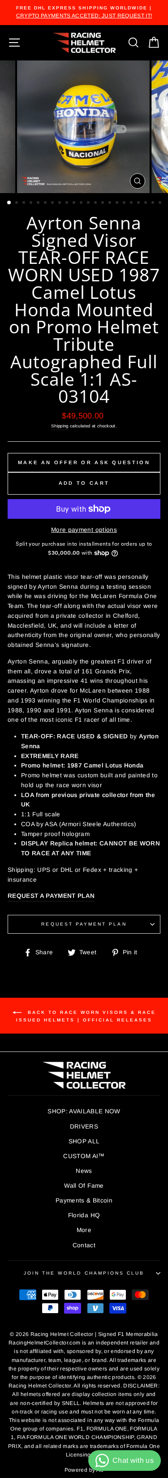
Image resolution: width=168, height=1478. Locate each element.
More (84, 1230)
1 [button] (9, 203)
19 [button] (139, 203)
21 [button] (153, 203)
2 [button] (17, 203)
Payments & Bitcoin (84, 1200)
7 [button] (53, 203)
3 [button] (24, 203)
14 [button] (103, 203)
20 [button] (146, 203)
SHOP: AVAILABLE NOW (83, 1111)
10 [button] (75, 203)
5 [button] (39, 203)
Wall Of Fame (83, 1185)
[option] (84, 12)
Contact (84, 1245)
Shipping (60, 425)
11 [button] (82, 203)
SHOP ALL (84, 1141)
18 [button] (132, 203)
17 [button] (125, 203)
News (84, 1171)
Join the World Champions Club (84, 1273)
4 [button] (32, 203)
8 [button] (60, 203)
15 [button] (110, 203)
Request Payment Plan (83, 924)
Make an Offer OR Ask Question (84, 462)
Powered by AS (84, 1470)
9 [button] (67, 203)
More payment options (84, 529)
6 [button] (46, 203)
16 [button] (118, 203)
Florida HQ (84, 1215)
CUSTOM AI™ (83, 1156)
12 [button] (89, 203)
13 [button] (96, 203)
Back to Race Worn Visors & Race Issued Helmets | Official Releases (86, 1015)
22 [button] (161, 203)
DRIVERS (84, 1126)
